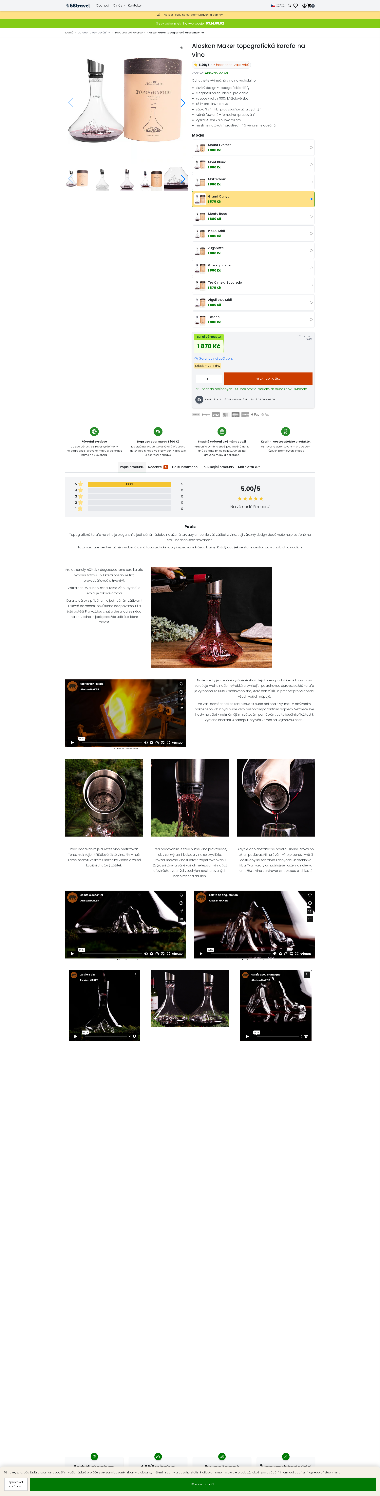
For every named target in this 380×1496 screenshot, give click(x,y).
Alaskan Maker (216, 73)
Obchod (102, 5)
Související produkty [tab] (217, 467)
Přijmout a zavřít (202, 1484)
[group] (126, 102)
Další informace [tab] (185, 467)
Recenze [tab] (157, 467)
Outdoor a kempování (92, 32)
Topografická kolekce (129, 32)
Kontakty (135, 5)
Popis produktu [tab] (132, 467)
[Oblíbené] (297, 5)
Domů (69, 32)
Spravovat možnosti (16, 1484)
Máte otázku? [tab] (249, 467)
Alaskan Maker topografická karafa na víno (175, 32)
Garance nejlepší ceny (216, 358)
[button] (183, 102)
